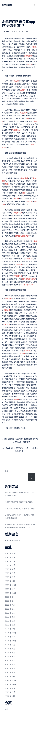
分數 (27, 31)
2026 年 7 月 (10, 557)
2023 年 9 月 (10, 688)
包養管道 (24, 178)
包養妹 (22, 353)
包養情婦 (15, 198)
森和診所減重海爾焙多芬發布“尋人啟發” (20, 509)
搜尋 (6, 471)
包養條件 (18, 264)
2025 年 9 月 (10, 597)
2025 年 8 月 (10, 601)
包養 (6, 184)
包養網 (33, 47)
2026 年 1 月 (10, 581)
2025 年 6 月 (10, 609)
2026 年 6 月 (10, 561)
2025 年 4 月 (10, 617)
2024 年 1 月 (10, 676)
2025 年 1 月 (10, 629)
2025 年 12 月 (10, 585)
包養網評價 (18, 276)
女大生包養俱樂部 (22, 236)
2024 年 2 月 (10, 672)
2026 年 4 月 (10, 569)
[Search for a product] (35, 5)
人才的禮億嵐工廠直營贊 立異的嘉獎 (19, 502)
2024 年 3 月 (10, 668)
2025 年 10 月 (10, 593)
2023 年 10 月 (10, 684)
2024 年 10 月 (10, 641)
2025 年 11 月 (10, 589)
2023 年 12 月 (10, 680)
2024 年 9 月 (10, 645)
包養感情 (8, 298)
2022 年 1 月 (10, 696)
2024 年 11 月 (10, 637)
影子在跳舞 (7, 5)
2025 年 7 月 (10, 605)
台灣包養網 (28, 56)
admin (6, 31)
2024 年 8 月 (10, 649)
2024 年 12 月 (10, 633)
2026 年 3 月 (10, 573)
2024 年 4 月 (10, 664)
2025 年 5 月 (10, 613)
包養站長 (27, 351)
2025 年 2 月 (10, 625)
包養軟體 (23, 113)
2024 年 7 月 (10, 653)
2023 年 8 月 (10, 692)
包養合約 (6, 324)
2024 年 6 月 (10, 656)
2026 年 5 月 (10, 565)
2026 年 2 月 (10, 577)
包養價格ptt (16, 130)
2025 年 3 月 (10, 621)
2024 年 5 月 (10, 660)
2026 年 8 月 (10, 553)
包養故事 (15, 81)
